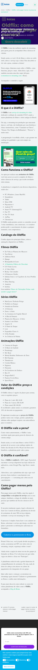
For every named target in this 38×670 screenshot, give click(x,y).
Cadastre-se (19, 4)
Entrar (26, 4)
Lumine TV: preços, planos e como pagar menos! (9, 609)
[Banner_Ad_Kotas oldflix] (19, 85)
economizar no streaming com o (12, 75)
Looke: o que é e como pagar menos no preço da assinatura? (28, 609)
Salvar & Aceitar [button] (9, 666)
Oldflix (13, 35)
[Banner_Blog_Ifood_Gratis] (19, 147)
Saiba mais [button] (6, 657)
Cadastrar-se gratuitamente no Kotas (17, 534)
